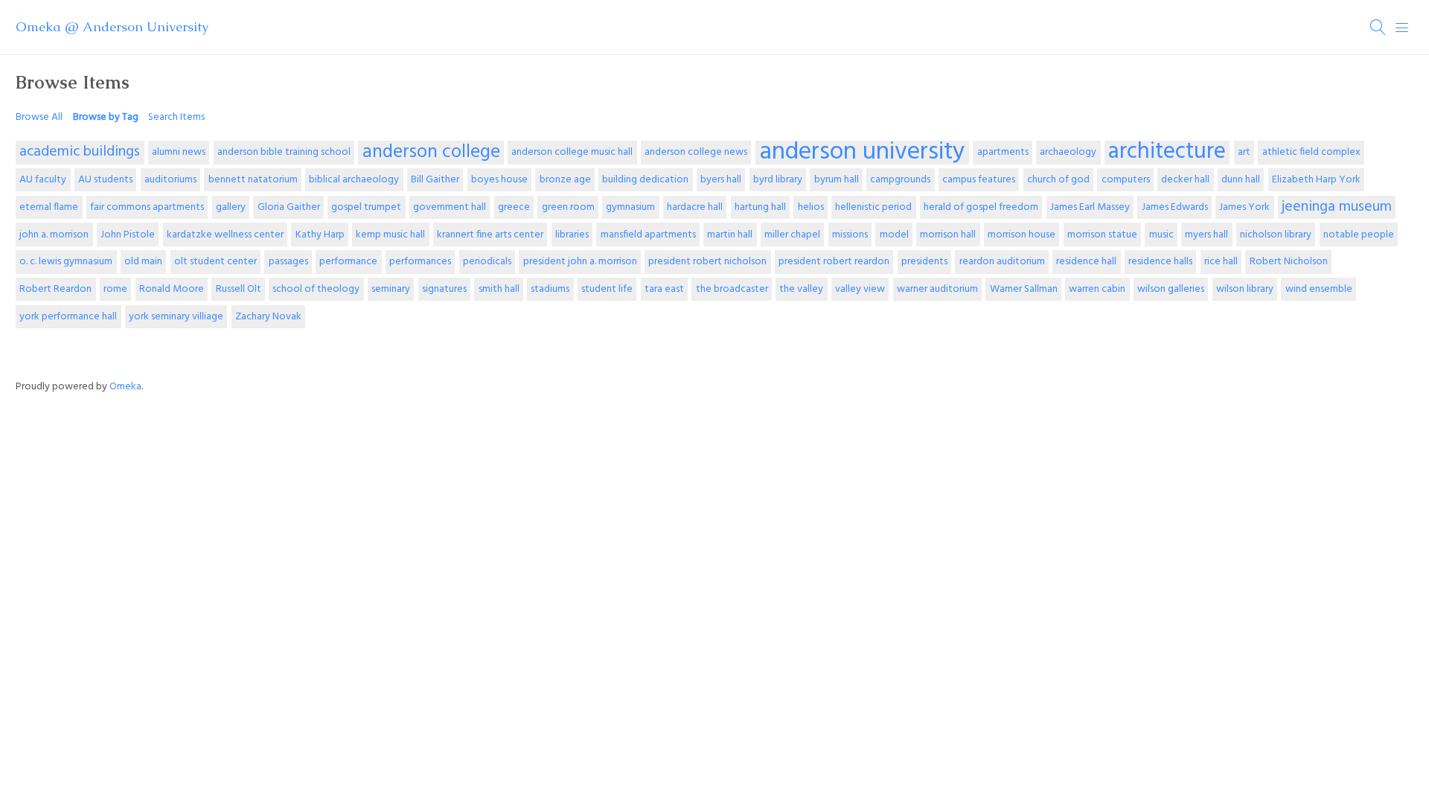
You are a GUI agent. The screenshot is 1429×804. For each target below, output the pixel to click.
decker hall (1185, 179)
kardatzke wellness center (225, 234)
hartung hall (760, 207)
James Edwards (1175, 207)
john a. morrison (54, 234)
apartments (1003, 152)
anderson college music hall (572, 152)
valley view (860, 289)
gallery (231, 207)
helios (811, 207)
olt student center (215, 261)
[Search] (1378, 27)
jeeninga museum (1337, 207)
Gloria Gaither (289, 207)
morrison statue (1102, 234)
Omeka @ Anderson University (112, 27)
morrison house (1021, 234)
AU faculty (42, 179)
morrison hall (948, 234)
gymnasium (630, 207)
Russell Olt (238, 289)
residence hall (1086, 261)
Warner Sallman (1024, 289)
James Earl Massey (1090, 207)
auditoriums (170, 179)
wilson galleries (1170, 289)
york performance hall (68, 316)
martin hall (729, 234)
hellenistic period (873, 207)
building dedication (645, 179)
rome (115, 289)
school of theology (315, 289)
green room (568, 207)
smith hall (499, 289)
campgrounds (900, 179)
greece (514, 207)
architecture (1167, 152)
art (1244, 152)
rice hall (1221, 261)
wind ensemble (1318, 289)
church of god (1058, 179)
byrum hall (836, 179)
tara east (664, 289)
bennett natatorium (253, 179)
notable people (1358, 234)
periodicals (487, 261)
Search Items (176, 117)
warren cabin (1097, 289)
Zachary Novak (268, 316)
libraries (572, 234)
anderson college (431, 152)
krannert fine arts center (490, 234)
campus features (978, 179)
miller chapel (792, 234)
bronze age (565, 179)
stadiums (550, 289)
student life (607, 289)
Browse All (39, 117)
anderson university (862, 152)
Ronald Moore (171, 289)
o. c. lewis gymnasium (65, 261)
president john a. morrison (580, 261)
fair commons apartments (147, 207)
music (1161, 234)
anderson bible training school (284, 152)
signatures (444, 289)
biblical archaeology (354, 179)
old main (143, 261)
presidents (924, 261)
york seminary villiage (176, 316)
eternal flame (48, 207)
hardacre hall (695, 207)
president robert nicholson (707, 261)
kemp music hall (390, 234)
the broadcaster (732, 289)
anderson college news (696, 152)
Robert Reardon (55, 289)
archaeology (1068, 152)
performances (420, 261)
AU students (105, 179)
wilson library (1244, 289)
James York (1244, 207)
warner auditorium (937, 289)
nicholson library (1275, 234)
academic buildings (79, 152)
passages (288, 261)
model (894, 234)
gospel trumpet (366, 207)
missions (850, 234)
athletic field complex (1311, 152)
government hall (449, 207)
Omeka (125, 386)
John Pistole (127, 234)
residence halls (1160, 261)
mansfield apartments (648, 234)
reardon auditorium (1002, 261)
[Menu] (1402, 27)
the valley (801, 289)
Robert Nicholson (1289, 261)
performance (348, 261)
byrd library (777, 179)
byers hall (720, 179)
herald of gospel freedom (981, 207)
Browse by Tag (105, 117)
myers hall (1206, 234)
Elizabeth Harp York (1316, 179)
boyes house (499, 179)
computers (1126, 179)
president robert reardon (834, 261)
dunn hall (1240, 179)
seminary (390, 289)
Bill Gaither (435, 179)
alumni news (178, 152)
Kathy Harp (320, 234)
